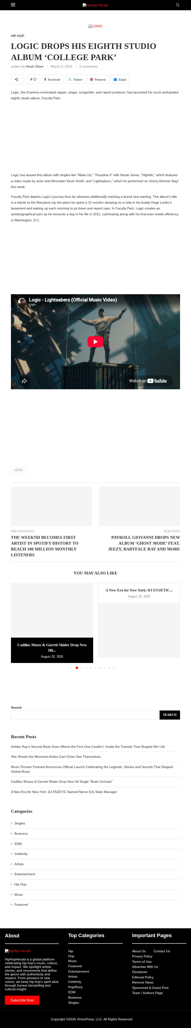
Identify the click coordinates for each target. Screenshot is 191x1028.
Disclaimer (139, 972)
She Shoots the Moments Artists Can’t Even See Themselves (56, 756)
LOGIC (18, 470)
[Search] (177, 5)
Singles (19, 823)
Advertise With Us (145, 967)
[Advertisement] (95, 137)
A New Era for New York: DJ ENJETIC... (139, 590)
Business (21, 833)
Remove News (142, 982)
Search (16, 707)
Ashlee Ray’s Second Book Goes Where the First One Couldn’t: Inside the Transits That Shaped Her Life (88, 746)
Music (18, 894)
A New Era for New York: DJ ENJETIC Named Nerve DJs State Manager (64, 792)
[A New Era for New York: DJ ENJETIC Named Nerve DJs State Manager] (139, 630)
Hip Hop (20, 884)
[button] (17, 626)
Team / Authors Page (147, 993)
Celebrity (20, 854)
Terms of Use (142, 961)
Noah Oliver (35, 66)
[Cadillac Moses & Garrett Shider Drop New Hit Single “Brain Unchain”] (52, 610)
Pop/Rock (75, 987)
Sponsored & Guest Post (150, 988)
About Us (139, 951)
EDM (18, 844)
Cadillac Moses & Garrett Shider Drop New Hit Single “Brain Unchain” (62, 781)
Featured (21, 904)
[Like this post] (34, 79)
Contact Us (162, 951)
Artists (19, 864)
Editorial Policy (142, 977)
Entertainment (24, 874)
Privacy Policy (142, 956)
